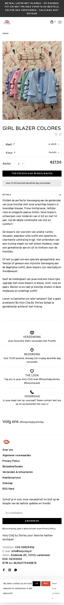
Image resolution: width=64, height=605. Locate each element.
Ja (36, 583)
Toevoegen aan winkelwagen (32, 173)
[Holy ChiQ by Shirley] (6, 442)
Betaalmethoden (12, 466)
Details (6, 194)
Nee (46, 583)
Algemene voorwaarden (16, 455)
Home (5, 33)
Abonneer (32, 521)
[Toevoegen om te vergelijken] (60, 135)
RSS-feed (8, 489)
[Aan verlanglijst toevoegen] (56, 135)
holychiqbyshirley (32, 422)
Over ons (7, 450)
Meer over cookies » (56, 591)
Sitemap (7, 483)
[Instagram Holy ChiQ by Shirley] (9, 570)
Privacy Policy (11, 461)
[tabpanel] (32, 80)
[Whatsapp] (15, 570)
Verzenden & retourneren (17, 472)
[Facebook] (3, 570)
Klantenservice (11, 478)
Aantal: (6, 163)
